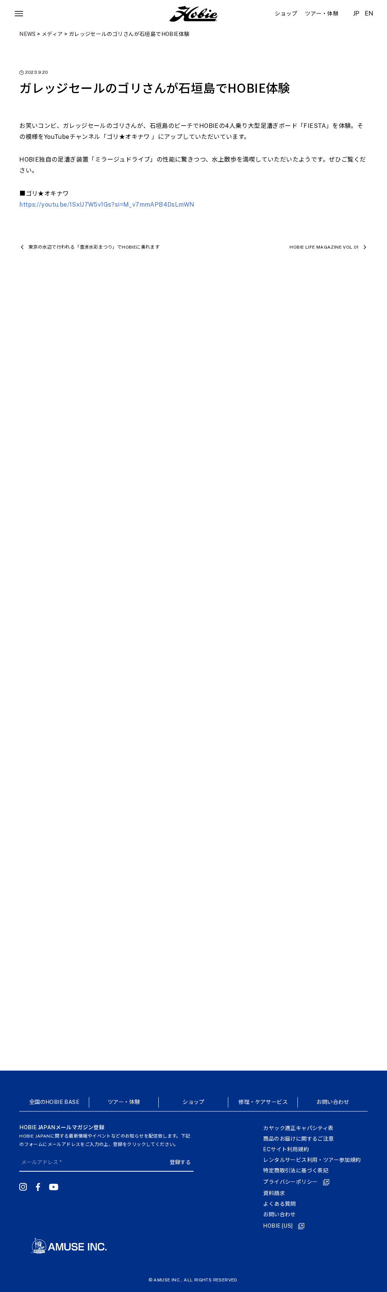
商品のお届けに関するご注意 (298, 1139)
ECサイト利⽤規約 (286, 1149)
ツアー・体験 (124, 1102)
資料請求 (274, 1193)
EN (369, 13)
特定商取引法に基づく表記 (295, 1170)
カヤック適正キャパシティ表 (298, 1128)
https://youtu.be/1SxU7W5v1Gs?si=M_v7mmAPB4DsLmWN (106, 204)
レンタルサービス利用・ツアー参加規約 (312, 1160)
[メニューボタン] (18, 13)
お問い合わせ (332, 1102)
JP (356, 13)
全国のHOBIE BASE (54, 1102)
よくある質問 (279, 1204)
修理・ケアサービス (263, 1102)
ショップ (193, 1102)
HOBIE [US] (278, 1226)
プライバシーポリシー (290, 1182)
